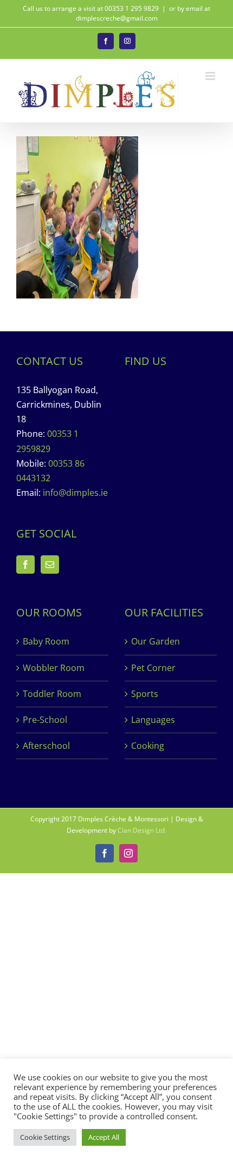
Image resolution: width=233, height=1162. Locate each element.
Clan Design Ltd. (142, 830)
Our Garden (155, 641)
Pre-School (45, 720)
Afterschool (46, 746)
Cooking (147, 746)
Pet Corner (153, 668)
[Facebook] (25, 564)
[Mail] (50, 564)
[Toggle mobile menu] (211, 76)
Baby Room (46, 641)
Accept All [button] (103, 1137)
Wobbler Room (54, 668)
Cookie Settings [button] (45, 1137)
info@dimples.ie (75, 493)
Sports (144, 694)
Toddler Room (52, 694)
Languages (153, 720)
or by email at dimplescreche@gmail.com (143, 13)
